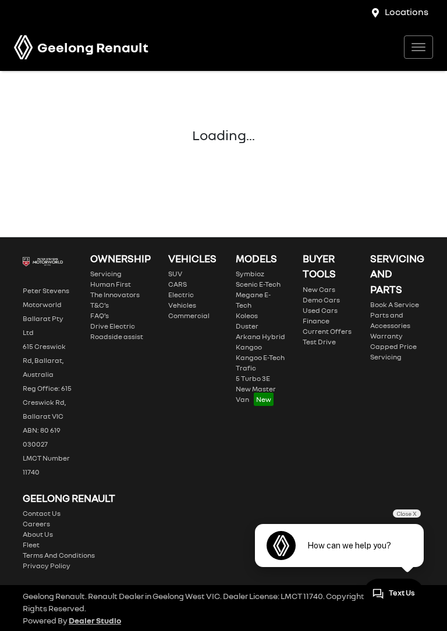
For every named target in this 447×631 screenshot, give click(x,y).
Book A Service (394, 304)
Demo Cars (321, 299)
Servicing (106, 273)
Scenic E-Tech (258, 284)
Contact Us (42, 513)
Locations (406, 11)
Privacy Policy (46, 565)
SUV (175, 273)
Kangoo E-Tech (260, 357)
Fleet (31, 544)
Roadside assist (116, 336)
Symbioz (250, 273)
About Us (38, 534)
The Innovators (115, 294)
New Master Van (256, 394)
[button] (418, 47)
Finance (316, 320)
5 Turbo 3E (253, 378)
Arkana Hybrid (260, 336)
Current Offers (327, 331)
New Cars (319, 289)
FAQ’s (99, 315)
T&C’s (99, 305)
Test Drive (319, 341)
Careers (36, 523)
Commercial (189, 315)
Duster (247, 326)
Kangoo (249, 347)
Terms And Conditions (59, 555)
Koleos (247, 315)
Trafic (246, 367)
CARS (177, 284)
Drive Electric (112, 326)
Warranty (386, 335)
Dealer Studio (95, 620)
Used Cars (320, 310)
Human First (110, 284)
